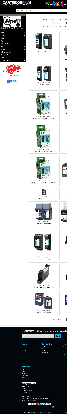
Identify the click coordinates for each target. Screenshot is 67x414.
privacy (64, 346)
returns (64, 348)
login (23, 369)
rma (63, 350)
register (23, 371)
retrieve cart (45, 352)
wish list (64, 359)
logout (23, 377)
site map (64, 361)
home (23, 346)
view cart (44, 348)
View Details (53, 34)
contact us (24, 350)
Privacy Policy (49, 412)
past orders (24, 373)
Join (58, 335)
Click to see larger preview (44, 51)
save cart (44, 350)
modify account (25, 375)
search (43, 346)
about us (24, 348)
